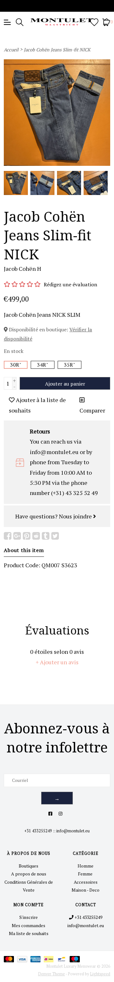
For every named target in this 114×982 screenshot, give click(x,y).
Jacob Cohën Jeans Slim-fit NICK (57, 50)
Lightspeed (100, 974)
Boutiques (28, 866)
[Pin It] (26, 536)
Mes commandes (28, 925)
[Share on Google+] (17, 536)
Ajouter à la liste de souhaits (37, 405)
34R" (42, 364)
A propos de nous (28, 874)
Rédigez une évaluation (70, 284)
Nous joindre (76, 516)
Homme (85, 866)
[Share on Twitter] (55, 536)
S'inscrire (28, 917)
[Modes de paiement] (10, 959)
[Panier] (106, 22)
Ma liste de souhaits (28, 933)
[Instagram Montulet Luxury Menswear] (60, 813)
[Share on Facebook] (7, 536)
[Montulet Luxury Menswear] (57, 21)
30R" (15, 364)
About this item (24, 550)
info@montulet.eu (73, 831)
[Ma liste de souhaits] (94, 22)
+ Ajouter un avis (57, 662)
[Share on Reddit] (36, 536)
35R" (69, 364)
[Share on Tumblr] (45, 536)
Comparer (92, 410)
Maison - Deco (85, 890)
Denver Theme (51, 974)
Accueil (11, 50)
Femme (85, 874)
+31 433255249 (38, 831)
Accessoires (86, 882)
